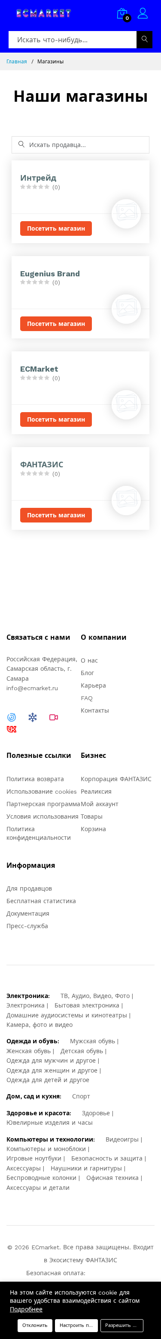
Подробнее (26, 1309)
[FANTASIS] (11, 716)
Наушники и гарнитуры (86, 1168)
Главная (16, 62)
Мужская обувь (92, 1041)
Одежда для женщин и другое (51, 1070)
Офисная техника (112, 1177)
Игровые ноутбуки (33, 1158)
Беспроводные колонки (41, 1177)
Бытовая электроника (87, 1005)
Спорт (81, 1096)
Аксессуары (23, 1168)
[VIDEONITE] (54, 716)
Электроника (25, 1005)
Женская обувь (28, 1051)
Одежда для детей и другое (47, 1079)
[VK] (11, 729)
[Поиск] (144, 39)
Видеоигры (122, 1139)
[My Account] (142, 14)
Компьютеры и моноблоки (46, 1148)
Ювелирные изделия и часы (49, 1122)
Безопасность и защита (107, 1158)
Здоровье (96, 1113)
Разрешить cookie (124, 1325)
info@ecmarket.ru (32, 688)
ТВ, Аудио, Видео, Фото (95, 995)
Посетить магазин (56, 228)
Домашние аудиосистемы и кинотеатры (66, 1015)
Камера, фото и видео (39, 1024)
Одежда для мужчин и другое (51, 1060)
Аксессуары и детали (38, 1187)
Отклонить (35, 1325)
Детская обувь (82, 1051)
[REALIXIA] (32, 716)
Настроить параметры (79, 1325)
